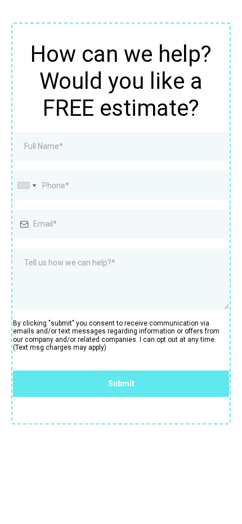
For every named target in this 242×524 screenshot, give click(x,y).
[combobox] (26, 185)
